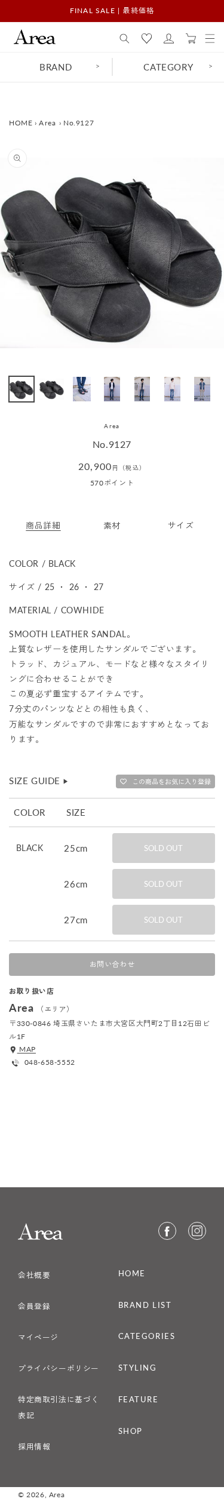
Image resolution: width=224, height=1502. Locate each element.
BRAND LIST (145, 1305)
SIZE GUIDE (39, 780)
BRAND (55, 67)
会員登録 (34, 1306)
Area (47, 122)
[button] (124, 39)
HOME (20, 122)
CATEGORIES (147, 1336)
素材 (112, 525)
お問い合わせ (112, 964)
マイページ (38, 1337)
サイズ (181, 525)
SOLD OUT (163, 848)
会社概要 (34, 1275)
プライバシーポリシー (58, 1368)
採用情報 (34, 1446)
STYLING (137, 1367)
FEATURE (138, 1399)
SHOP (130, 1431)
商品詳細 (43, 525)
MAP (26, 1049)
